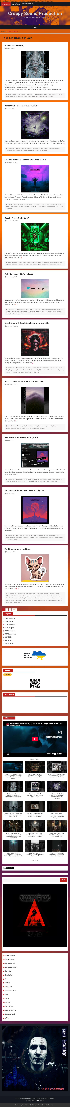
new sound (18, 600)
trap (57, 206)
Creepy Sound (19, 204)
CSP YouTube (9, 643)
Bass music (28, 367)
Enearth (46, 593)
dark (47, 367)
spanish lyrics (51, 206)
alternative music (22, 479)
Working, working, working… (18, 549)
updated (20, 314)
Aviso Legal (19, 1105)
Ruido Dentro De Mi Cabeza (34, 206)
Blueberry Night (32, 479)
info (43, 311)
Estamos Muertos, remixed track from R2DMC (26, 160)
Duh (6, 979)
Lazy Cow (8, 986)
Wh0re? (19, 596)
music (29, 96)
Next (14, 609)
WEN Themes (40, 1100)
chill (36, 426)
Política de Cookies (47, 1105)
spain (44, 206)
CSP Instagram (9, 628)
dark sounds (15, 311)
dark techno (39, 94)
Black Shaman (12, 426)
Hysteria (14, 96)
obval (33, 96)
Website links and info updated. (19, 274)
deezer (46, 94)
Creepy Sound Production (35, 13)
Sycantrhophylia (10, 1010)
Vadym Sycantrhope (26, 372)
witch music (54, 481)
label (31, 428)
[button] (37, 759)
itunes (25, 96)
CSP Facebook (10, 624)
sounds (59, 311)
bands (43, 309)
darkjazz (55, 426)
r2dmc (21, 206)
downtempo (9, 428)
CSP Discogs (9, 621)
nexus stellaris (37, 264)
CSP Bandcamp (10, 618)
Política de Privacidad (32, 1105)
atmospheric (29, 309)
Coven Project (21, 593)
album (16, 262)
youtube (50, 96)
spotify (37, 96)
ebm (50, 94)
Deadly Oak (11, 148)
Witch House (36, 372)
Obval (9, 94)
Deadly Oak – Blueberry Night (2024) (21, 437)
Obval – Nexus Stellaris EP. (17, 218)
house (32, 537)
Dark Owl (8, 971)
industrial (20, 96)
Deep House (12, 370)
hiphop (8, 206)
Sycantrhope (43, 96)
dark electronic (48, 148)
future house (19, 481)
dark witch (49, 535)
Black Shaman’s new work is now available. (24, 381)
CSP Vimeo (8, 640)
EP (10, 96)
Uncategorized (10, 1014)
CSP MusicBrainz (10, 631)
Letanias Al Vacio (54, 593)
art (18, 535)
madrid (13, 206)
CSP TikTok (8, 637)
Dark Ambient (53, 367)
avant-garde (36, 309)
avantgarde (20, 367)
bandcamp (17, 94)
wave (59, 600)
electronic (54, 94)
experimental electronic (48, 370)
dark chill (49, 426)
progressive (29, 600)
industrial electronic (17, 264)
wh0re (7, 602)
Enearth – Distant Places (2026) (32, 4)
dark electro (41, 535)
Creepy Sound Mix (11, 967)
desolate (19, 370)
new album (31, 481)
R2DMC (10, 204)
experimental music (29, 150)
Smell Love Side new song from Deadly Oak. (25, 491)
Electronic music (18, 150)
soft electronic (16, 372)
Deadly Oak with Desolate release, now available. (27, 323)
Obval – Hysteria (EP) (14, 45)
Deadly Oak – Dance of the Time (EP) (21, 106)
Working (20, 602)
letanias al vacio (57, 598)
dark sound (56, 148)
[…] (64, 143)
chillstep (34, 367)
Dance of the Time (38, 148)
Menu (36, 27)
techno (59, 264)
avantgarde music (29, 596)
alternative (22, 309)
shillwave (8, 372)
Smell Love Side (55, 537)
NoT (6, 994)
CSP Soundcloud (10, 634)
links (46, 311)
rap (25, 206)
